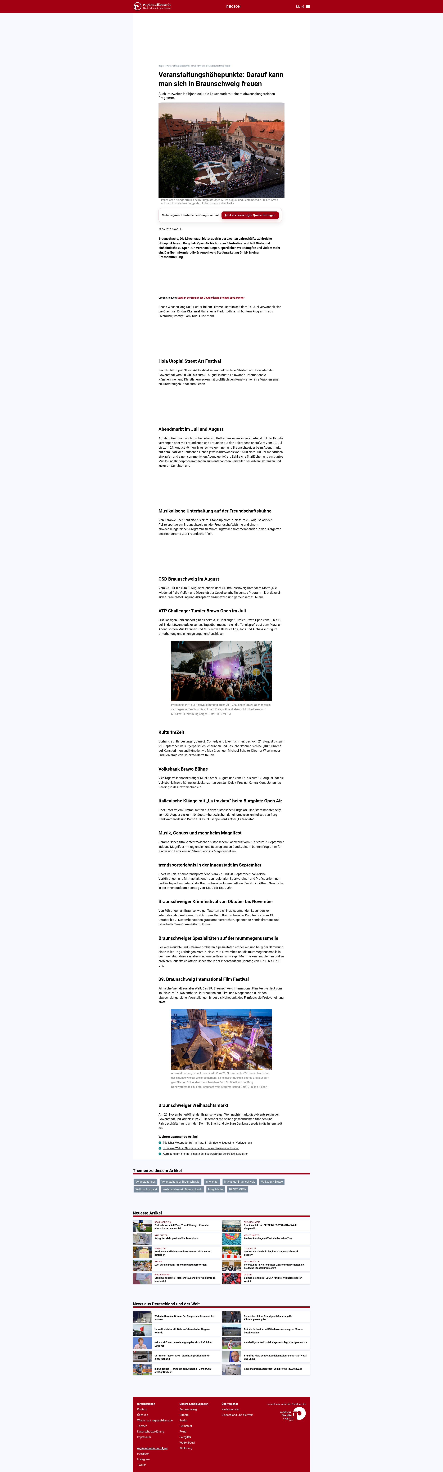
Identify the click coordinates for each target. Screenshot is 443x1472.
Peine (182, 1431)
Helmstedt (185, 1426)
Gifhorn (184, 1415)
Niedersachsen (230, 1409)
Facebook (143, 1453)
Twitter (141, 1464)
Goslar (183, 1420)
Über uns (142, 1415)
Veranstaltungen (145, 1181)
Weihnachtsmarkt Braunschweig (182, 1189)
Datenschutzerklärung (150, 1431)
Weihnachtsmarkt (146, 1189)
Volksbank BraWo (272, 1181)
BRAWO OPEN (237, 1189)
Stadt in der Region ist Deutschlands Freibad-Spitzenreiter (210, 297)
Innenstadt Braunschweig (239, 1181)
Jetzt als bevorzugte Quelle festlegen (250, 215)
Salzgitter (185, 1437)
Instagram (143, 1459)
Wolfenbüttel (187, 1442)
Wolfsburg (185, 1448)
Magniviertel (215, 1189)
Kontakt (142, 1409)
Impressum (144, 1437)
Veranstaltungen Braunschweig (180, 1181)
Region (161, 66)
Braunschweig (188, 1409)
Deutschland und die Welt (237, 1415)
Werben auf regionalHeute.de (155, 1420)
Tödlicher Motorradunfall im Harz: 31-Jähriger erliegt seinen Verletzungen (207, 1142)
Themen (142, 1426)
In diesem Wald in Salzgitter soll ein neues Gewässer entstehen (201, 1148)
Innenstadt (211, 1181)
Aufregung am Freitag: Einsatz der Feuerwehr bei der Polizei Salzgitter (205, 1153)
